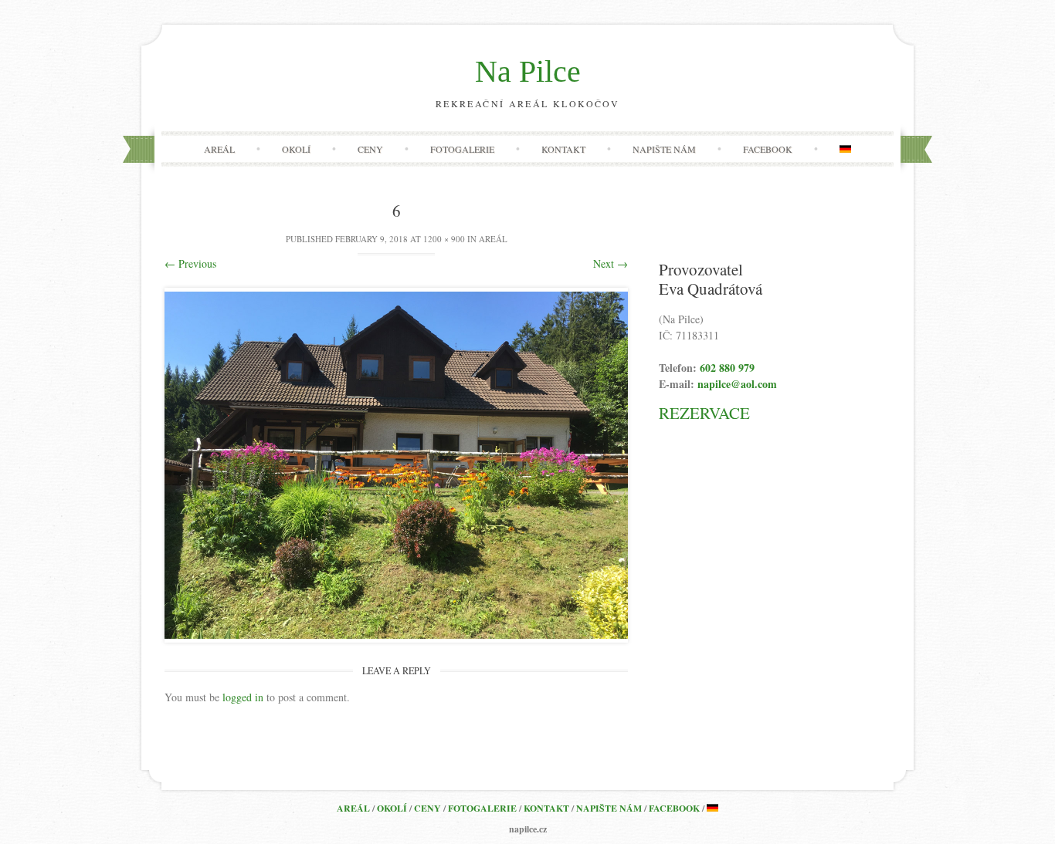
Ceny (370, 149)
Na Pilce (528, 71)
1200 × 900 (444, 239)
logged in (242, 697)
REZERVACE (704, 413)
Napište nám (664, 149)
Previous (190, 263)
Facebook (767, 149)
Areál (219, 149)
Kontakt (563, 149)
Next (610, 263)
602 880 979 (727, 368)
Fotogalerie (462, 149)
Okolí (296, 149)
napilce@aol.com (737, 384)
